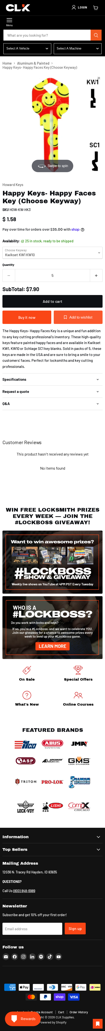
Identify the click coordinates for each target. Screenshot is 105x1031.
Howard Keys (12, 184)
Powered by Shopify (52, 1022)
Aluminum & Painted (33, 63)
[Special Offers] (78, 674)
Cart (61, 1012)
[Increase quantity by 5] (96, 275)
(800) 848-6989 (24, 891)
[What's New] (27, 699)
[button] (79, 7)
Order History (79, 1012)
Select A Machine (69, 48)
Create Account (42, 1012)
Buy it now (26, 317)
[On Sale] (27, 674)
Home (7, 63)
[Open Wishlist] (98, 1024)
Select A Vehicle (17, 48)
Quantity (8, 265)
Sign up (75, 928)
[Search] (96, 35)
